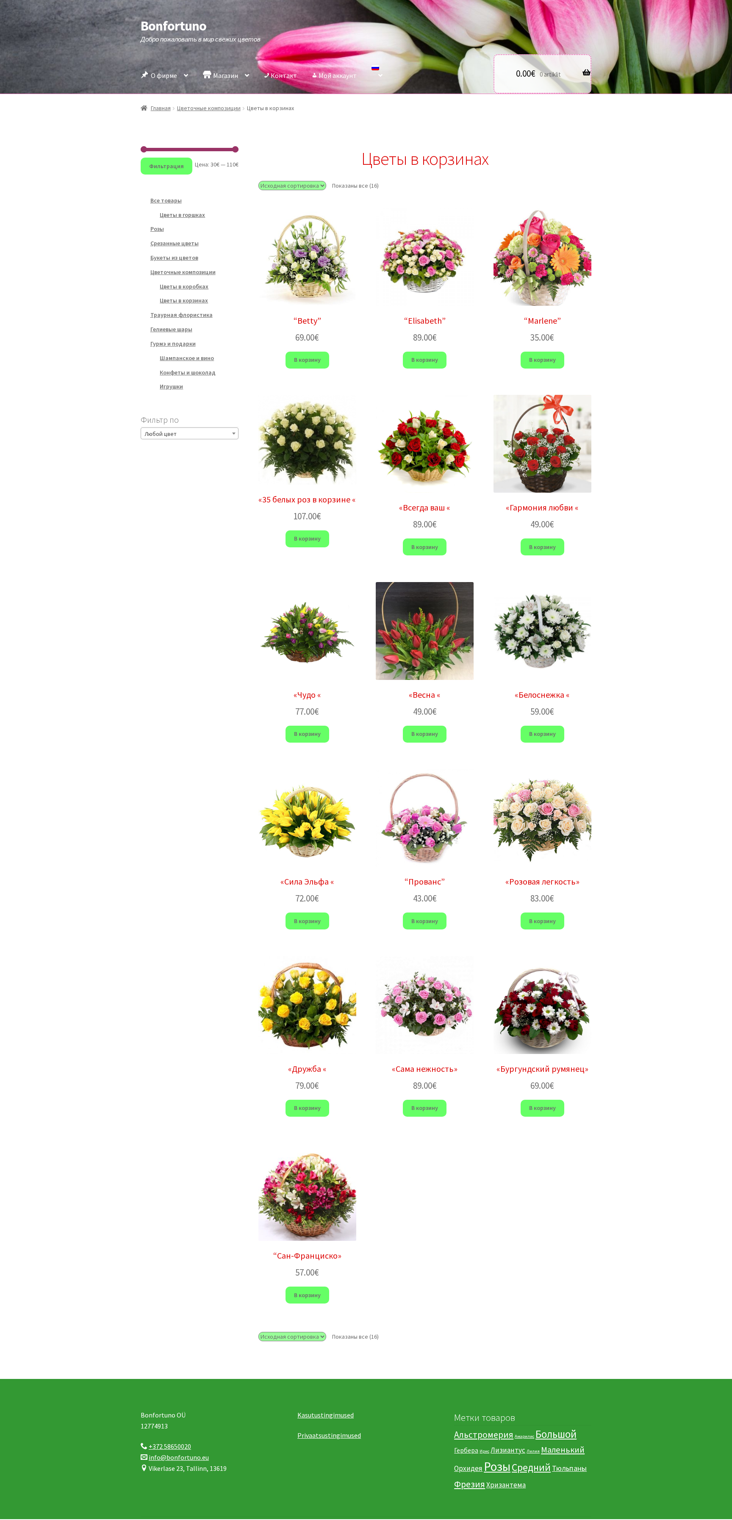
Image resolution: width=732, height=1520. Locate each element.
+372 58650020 (170, 1446)
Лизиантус (508, 1450)
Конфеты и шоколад (188, 372)
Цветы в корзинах (184, 300)
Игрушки (171, 386)
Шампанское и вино (187, 358)
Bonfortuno (173, 25)
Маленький (563, 1449)
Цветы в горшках (182, 215)
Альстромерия (483, 1435)
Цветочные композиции (209, 108)
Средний (531, 1467)
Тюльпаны (569, 1468)
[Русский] (377, 73)
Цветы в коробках (184, 286)
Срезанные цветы (174, 243)
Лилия (533, 1451)
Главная (161, 108)
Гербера (466, 1450)
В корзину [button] (307, 359)
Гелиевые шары (171, 329)
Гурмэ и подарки (173, 343)
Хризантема (506, 1484)
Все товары (166, 200)
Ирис (484, 1451)
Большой (556, 1434)
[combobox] (189, 433)
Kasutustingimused (325, 1415)
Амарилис (524, 1437)
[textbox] (189, 434)
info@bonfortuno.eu (179, 1457)
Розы (157, 229)
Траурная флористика (181, 315)
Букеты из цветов (174, 257)
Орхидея (468, 1468)
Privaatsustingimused (329, 1435)
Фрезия (469, 1484)
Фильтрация (166, 166)
